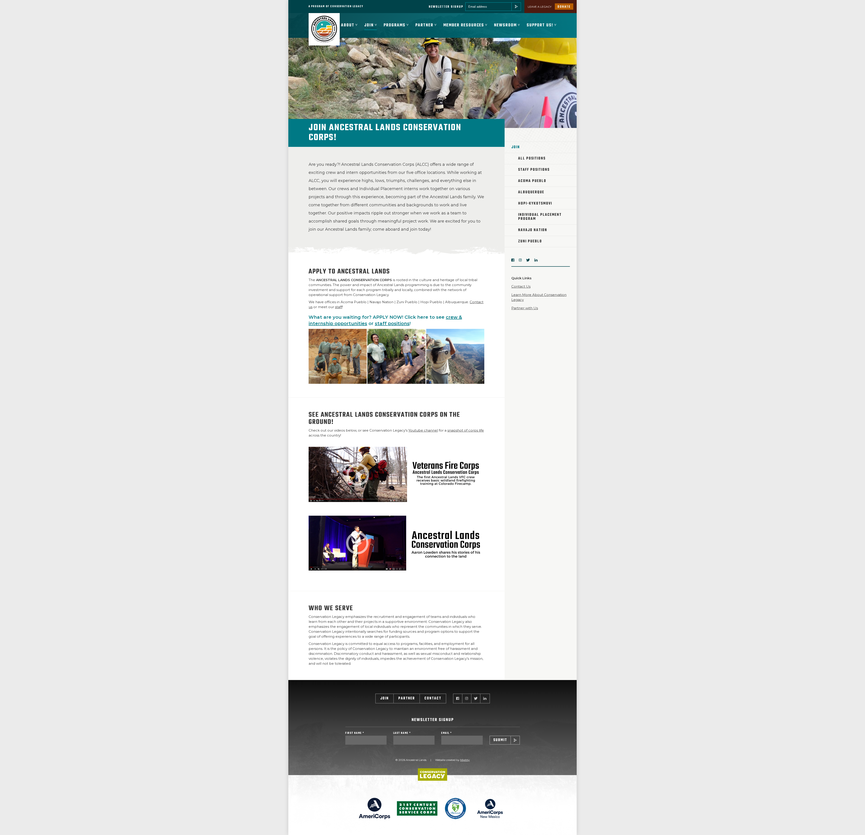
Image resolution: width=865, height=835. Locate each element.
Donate (564, 6)
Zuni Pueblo (530, 241)
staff (338, 307)
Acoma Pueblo (532, 181)
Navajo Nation (532, 230)
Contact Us (520, 286)
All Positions (532, 159)
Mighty (465, 760)
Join (384, 698)
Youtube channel (423, 430)
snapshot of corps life (465, 430)
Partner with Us (524, 308)
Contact (432, 698)
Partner (406, 698)
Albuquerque (531, 192)
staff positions (392, 323)
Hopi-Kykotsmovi (535, 204)
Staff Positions (534, 170)
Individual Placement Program (540, 217)
